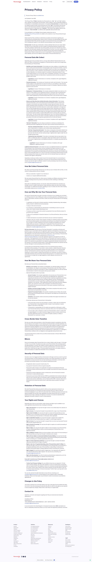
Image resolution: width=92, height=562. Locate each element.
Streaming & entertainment (36, 538)
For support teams (34, 530)
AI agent (15, 539)
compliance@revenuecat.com (34, 162)
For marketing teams (34, 527)
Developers (39, 1)
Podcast (49, 530)
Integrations (16, 538)
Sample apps (67, 533)
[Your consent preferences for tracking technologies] (90, 560)
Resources (45, 1)
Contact (49, 542)
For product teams (34, 529)
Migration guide (68, 529)
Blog (49, 529)
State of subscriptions (52, 533)
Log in (64, 1)
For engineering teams (35, 526)
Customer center (17, 531)
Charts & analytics (17, 530)
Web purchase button (18, 543)
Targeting (15, 529)
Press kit (49, 526)
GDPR (66, 543)
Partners (49, 538)
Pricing (50, 1)
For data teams (33, 531)
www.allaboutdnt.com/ (31, 470)
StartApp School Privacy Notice (32, 33)
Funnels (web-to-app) (18, 534)
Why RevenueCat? (26, 1)
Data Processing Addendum (31, 236)
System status (68, 534)
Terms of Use (51, 235)
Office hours (50, 539)
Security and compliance (70, 545)
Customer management (18, 533)
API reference (68, 531)
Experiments (16, 527)
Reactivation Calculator (52, 534)
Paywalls (15, 526)
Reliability (15, 537)
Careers (49, 527)
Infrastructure (16, 535)
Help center (50, 541)
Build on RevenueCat (34, 543)
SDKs (66, 530)
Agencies (32, 537)
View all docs (67, 526)
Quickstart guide (68, 527)
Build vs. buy (33, 542)
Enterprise (33, 535)
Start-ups (32, 534)
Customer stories (51, 537)
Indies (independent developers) (37, 533)
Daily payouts (16, 541)
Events (49, 535)
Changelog (16, 546)
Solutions (33, 1)
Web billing (16, 542)
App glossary (50, 531)
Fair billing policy (68, 546)
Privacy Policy (67, 541)
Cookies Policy (41, 188)
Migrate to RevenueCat (35, 539)
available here (40, 15)
